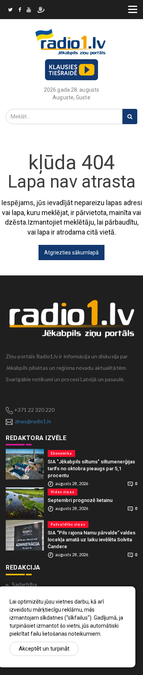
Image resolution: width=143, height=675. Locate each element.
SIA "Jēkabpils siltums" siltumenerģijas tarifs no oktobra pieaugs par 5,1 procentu (91, 468)
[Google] (28, 10)
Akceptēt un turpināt (44, 648)
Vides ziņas (62, 492)
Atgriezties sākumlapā (71, 252)
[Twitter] (10, 10)
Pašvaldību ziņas (68, 524)
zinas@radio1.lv (33, 421)
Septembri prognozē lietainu (80, 500)
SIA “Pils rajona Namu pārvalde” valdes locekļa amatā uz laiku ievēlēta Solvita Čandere (91, 539)
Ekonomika (61, 453)
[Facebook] (19, 10)
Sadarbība (24, 584)
